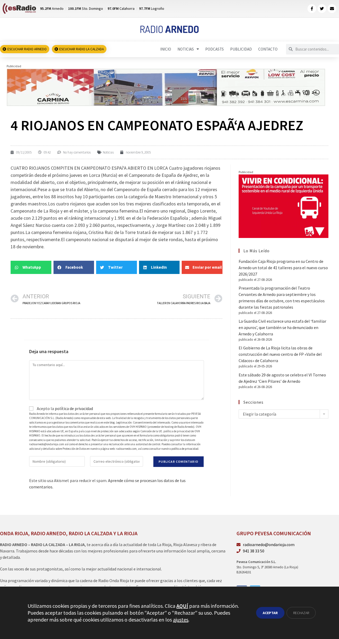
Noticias (185, 49)
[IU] (283, 205)
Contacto (268, 49)
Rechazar (301, 612)
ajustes (180, 619)
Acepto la (64, 408)
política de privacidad (74, 408)
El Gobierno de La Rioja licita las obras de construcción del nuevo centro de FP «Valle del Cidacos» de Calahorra (280, 354)
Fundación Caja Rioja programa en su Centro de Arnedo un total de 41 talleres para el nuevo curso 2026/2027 (283, 268)
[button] (31, 267)
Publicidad (241, 49)
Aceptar (270, 612)
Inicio (165, 49)
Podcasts (214, 49)
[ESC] (166, 86)
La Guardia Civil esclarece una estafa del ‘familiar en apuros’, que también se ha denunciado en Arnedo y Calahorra (282, 327)
